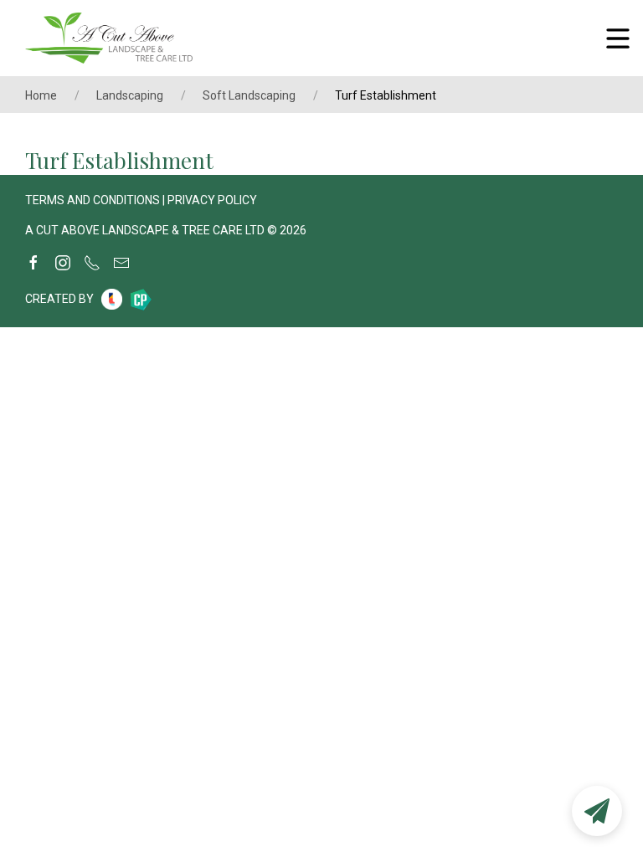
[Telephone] (92, 262)
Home (41, 95)
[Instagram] (62, 262)
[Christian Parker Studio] (141, 299)
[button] (597, 811)
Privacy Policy (212, 200)
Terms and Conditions (92, 200)
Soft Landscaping (249, 95)
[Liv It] (111, 299)
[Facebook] (33, 262)
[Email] (121, 262)
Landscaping (129, 95)
